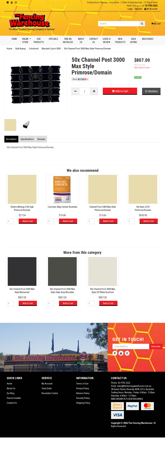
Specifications (27, 139)
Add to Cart (121, 91)
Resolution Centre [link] (50, 393)
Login (130, 9)
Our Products (39, 40)
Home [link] (9, 383)
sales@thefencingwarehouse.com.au (134, 386)
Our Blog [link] (10, 393)
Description (11, 139)
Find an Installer (68, 40)
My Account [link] (47, 383)
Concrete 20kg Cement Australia (62, 207)
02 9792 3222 (151, 5)
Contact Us (93, 40)
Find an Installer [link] (14, 398)
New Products (120, 40)
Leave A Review (106, 40)
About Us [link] (11, 388)
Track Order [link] (47, 388)
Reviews (41, 139)
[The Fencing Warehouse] (30, 19)
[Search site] (142, 23)
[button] (150, 9)
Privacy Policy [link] (82, 388)
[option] (22, 201)
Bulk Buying (133, 40)
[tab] (11, 139)
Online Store (25, 40)
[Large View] (10, 125)
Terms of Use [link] (82, 383)
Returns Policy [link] (82, 393)
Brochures (147, 39)
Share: (75, 79)
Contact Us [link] (12, 403)
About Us (81, 40)
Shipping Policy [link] (83, 403)
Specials (53, 39)
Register (138, 9)
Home (14, 39)
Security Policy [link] (83, 398)
